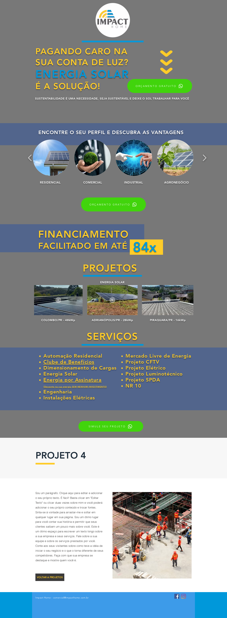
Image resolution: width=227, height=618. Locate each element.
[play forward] (204, 158)
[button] (51, 158)
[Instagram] (183, 596)
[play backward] (30, 158)
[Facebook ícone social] (176, 596)
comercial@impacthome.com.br (71, 597)
